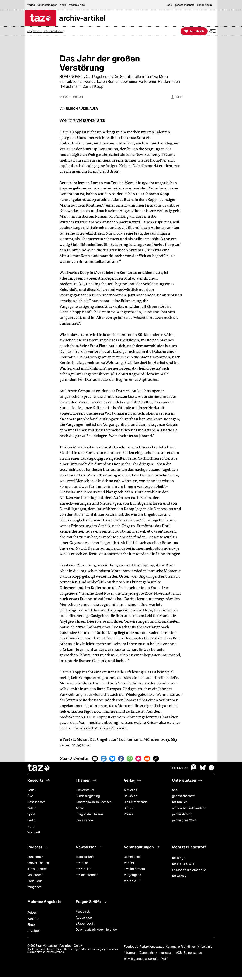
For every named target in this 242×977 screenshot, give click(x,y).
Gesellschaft (36, 802)
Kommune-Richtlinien (181, 947)
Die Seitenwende (135, 802)
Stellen (129, 808)
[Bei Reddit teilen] (147, 759)
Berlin (31, 820)
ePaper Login (85, 924)
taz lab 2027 (132, 881)
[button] (212, 31)
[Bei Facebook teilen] (121, 759)
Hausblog (130, 796)
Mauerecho (35, 875)
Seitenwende (193, 953)
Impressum (167, 953)
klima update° (37, 869)
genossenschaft (183, 796)
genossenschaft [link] (184, 5)
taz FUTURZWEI (183, 864)
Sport (31, 814)
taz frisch (82, 863)
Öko (30, 796)
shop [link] (63, 5)
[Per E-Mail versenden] (95, 759)
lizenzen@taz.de (55, 952)
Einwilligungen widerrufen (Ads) (146, 959)
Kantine (32, 919)
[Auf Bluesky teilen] (112, 759)
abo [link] (169, 5)
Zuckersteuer (85, 790)
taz (38, 768)
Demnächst (132, 857)
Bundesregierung (88, 796)
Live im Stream (134, 869)
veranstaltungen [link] (47, 5)
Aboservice (84, 918)
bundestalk (35, 857)
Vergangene (132, 875)
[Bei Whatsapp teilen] (130, 759)
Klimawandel (85, 820)
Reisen (32, 913)
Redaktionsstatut (152, 947)
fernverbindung (38, 863)
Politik (31, 790)
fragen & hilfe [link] (77, 5)
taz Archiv (179, 876)
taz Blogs (178, 858)
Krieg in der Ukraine (89, 814)
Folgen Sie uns (179, 768)
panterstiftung (182, 814)
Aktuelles (130, 790)
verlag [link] (31, 5)
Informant (131, 953)
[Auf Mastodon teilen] (104, 759)
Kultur (31, 808)
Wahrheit (33, 832)
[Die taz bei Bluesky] (203, 769)
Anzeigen (33, 931)
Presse (128, 814)
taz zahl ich (180, 802)
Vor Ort (129, 863)
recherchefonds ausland (189, 808)
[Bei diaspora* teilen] (138, 759)
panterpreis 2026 (184, 820)
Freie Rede (35, 881)
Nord (30, 826)
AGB (179, 953)
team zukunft (85, 857)
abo (175, 790)
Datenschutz (148, 953)
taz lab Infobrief (87, 875)
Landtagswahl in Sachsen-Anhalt (94, 805)
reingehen (34, 887)
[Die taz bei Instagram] (212, 769)
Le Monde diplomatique (189, 870)
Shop (31, 925)
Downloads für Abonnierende (96, 930)
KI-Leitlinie (204, 947)
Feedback (83, 911)
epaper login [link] (204, 5)
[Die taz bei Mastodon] (194, 769)
